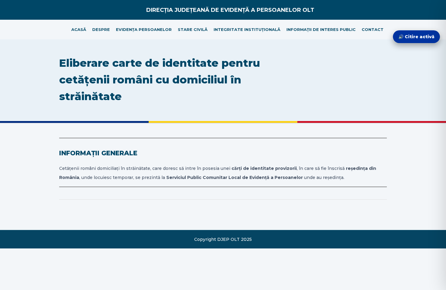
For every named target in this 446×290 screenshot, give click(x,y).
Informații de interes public (321, 29)
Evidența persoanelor (144, 29)
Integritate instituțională (247, 29)
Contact (372, 29)
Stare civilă (193, 29)
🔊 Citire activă (416, 36)
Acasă (78, 29)
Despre (101, 29)
